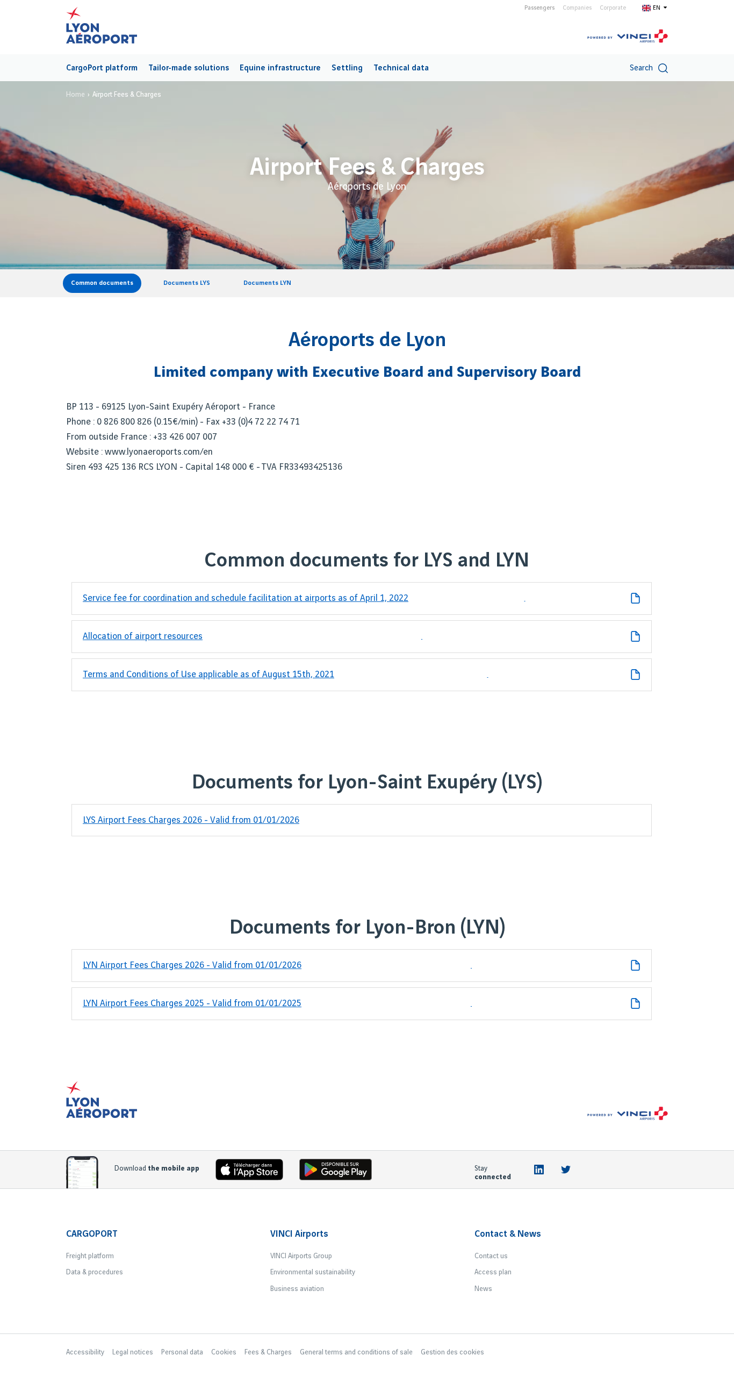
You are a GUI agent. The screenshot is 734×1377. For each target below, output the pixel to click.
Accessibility (85, 1352)
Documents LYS (186, 282)
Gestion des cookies (452, 1352)
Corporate (613, 8)
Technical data (401, 68)
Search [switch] (641, 68)
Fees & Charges (268, 1352)
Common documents (102, 282)
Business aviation (297, 1289)
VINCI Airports (299, 1234)
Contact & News (507, 1234)
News (483, 1289)
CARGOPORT (92, 1234)
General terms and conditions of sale (356, 1352)
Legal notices (132, 1352)
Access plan (493, 1272)
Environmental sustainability (312, 1272)
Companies (577, 8)
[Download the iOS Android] (339, 1172)
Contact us (491, 1256)
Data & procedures (94, 1272)
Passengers (539, 8)
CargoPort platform (102, 68)
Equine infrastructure (280, 68)
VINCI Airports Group (301, 1256)
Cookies (223, 1352)
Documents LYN (267, 282)
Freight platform (90, 1256)
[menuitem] (101, 68)
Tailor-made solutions (188, 68)
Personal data (182, 1352)
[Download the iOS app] (253, 1172)
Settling (347, 68)
